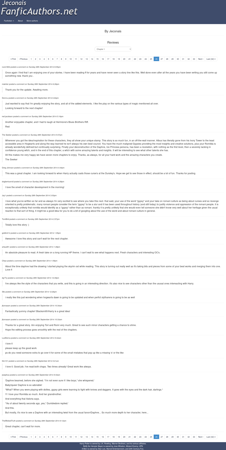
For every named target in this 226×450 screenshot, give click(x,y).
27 (162, 59)
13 (87, 59)
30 (178, 59)
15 (97, 59)
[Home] (39, 8)
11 (76, 59)
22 (135, 59)
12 (81, 59)
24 (146, 59)
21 (130, 59)
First (14, 59)
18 (113, 59)
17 (108, 59)
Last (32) (210, 59)
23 (140, 59)
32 (189, 59)
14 (92, 59)
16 (103, 59)
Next (200, 59)
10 (71, 59)
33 (194, 59)
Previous (23, 59)
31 (183, 59)
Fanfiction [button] (8, 20)
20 (124, 59)
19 (119, 59)
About (20, 20)
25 (151, 59)
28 (167, 59)
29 (172, 59)
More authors (32, 20)
